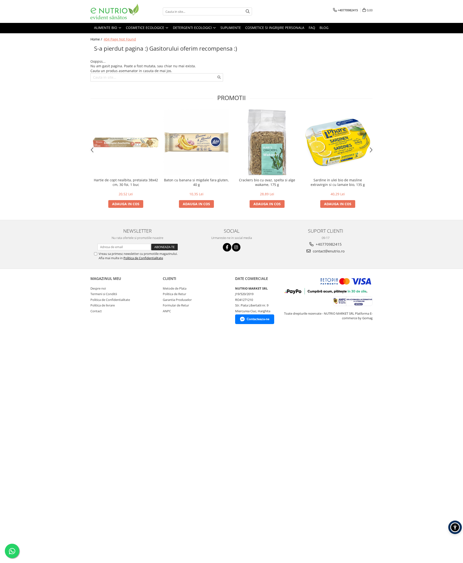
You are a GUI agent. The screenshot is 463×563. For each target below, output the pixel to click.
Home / (96, 39)
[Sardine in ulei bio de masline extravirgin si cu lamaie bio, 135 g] (338, 142)
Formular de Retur (176, 305)
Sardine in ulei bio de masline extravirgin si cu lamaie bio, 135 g (338, 182)
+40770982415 (328, 244)
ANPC (167, 311)
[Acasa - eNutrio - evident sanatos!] (114, 11)
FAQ (312, 27)
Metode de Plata (174, 288)
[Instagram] (236, 247)
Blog (324, 27)
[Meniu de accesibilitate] (455, 527)
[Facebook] (227, 247)
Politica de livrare (102, 305)
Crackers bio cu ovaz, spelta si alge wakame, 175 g (267, 182)
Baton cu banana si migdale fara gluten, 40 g (196, 182)
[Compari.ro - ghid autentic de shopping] (107, 345)
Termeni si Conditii (103, 294)
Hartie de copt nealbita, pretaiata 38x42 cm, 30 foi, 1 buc (126, 182)
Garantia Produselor (177, 300)
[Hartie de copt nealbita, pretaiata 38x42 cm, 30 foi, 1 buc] (126, 142)
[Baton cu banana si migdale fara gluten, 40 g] (196, 142)
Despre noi (98, 288)
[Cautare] (247, 11)
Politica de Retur (174, 294)
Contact (96, 311)
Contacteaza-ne (258, 319)
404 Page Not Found (120, 39)
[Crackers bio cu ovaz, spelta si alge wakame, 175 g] (267, 142)
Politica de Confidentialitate (143, 258)
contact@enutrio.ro (328, 251)
